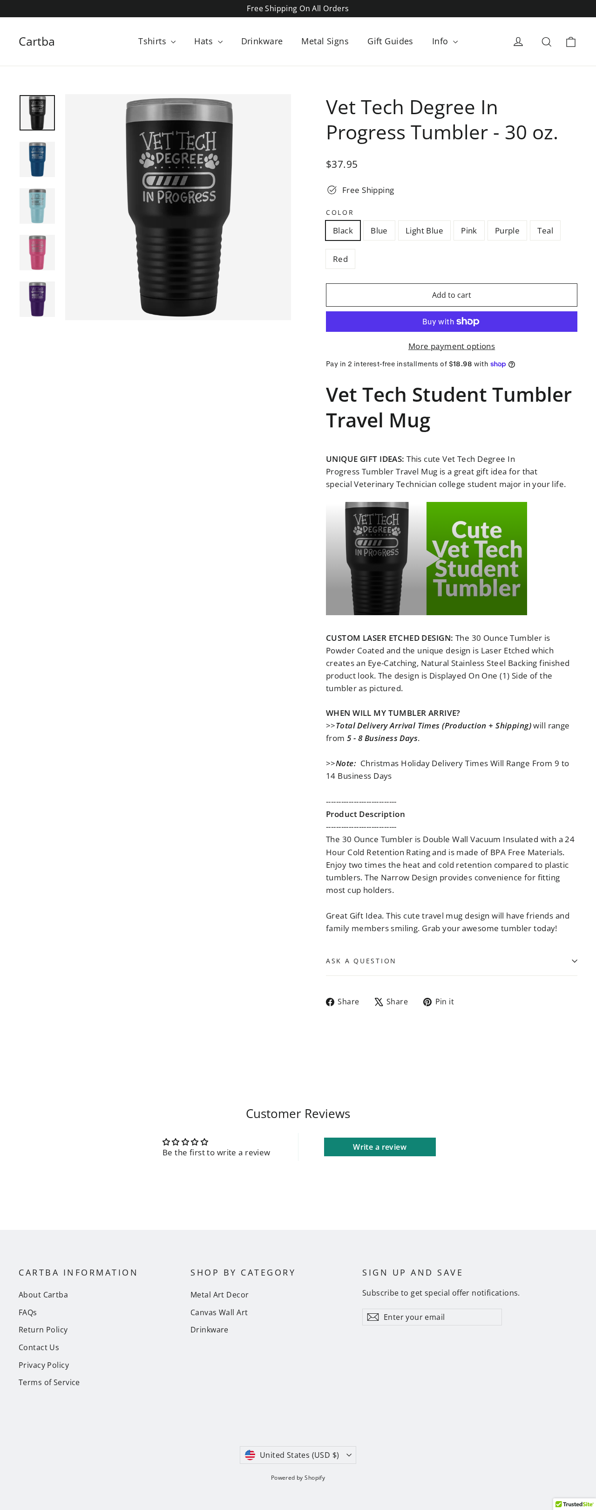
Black (343, 230)
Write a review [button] (379, 1147)
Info (441, 41)
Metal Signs (325, 41)
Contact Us (39, 1347)
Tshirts (153, 41)
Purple (507, 230)
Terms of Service (49, 1382)
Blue (379, 230)
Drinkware (262, 41)
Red (340, 259)
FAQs (28, 1312)
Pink (469, 230)
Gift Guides (390, 41)
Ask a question (361, 960)
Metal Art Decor (219, 1295)
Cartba (37, 41)
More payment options (451, 346)
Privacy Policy (44, 1365)
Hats (204, 41)
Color (340, 212)
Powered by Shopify (298, 1478)
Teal (545, 230)
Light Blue (424, 230)
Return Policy (43, 1330)
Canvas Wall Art (219, 1312)
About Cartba (43, 1295)
